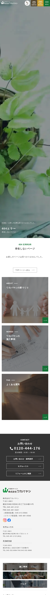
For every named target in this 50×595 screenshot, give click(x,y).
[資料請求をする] (40, 3)
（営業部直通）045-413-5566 (15, 513)
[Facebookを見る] (9, 520)
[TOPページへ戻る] (9, 3)
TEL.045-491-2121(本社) (12, 536)
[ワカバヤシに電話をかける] (27, 3)
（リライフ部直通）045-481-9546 (17, 515)
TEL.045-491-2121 (11, 507)
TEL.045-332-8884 (10, 550)
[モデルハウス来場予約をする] (34, 3)
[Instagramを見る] (5, 520)
